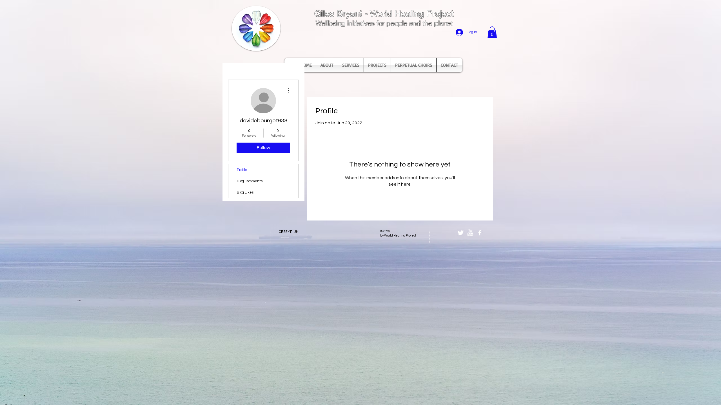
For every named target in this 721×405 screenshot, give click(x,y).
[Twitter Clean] (460, 232)
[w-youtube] (470, 232)
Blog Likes (245, 192)
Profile (242, 170)
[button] (492, 32)
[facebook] (479, 232)
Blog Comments (249, 181)
